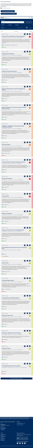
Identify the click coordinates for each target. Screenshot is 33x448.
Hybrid (17, 24)
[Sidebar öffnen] (32, 18)
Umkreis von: (19, 27)
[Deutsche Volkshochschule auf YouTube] (23, 443)
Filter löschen (16, 31)
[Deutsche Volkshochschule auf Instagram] (20, 443)
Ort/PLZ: (2, 27)
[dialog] (16, 8)
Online (10, 24)
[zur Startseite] (5, 17)
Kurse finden (28, 22)
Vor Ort (3, 24)
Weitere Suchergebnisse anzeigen (16, 378)
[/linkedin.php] (25, 443)
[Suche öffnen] (30, 18)
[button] (30, 31)
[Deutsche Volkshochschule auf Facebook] (18, 443)
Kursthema (3, 20)
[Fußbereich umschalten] (30, 418)
